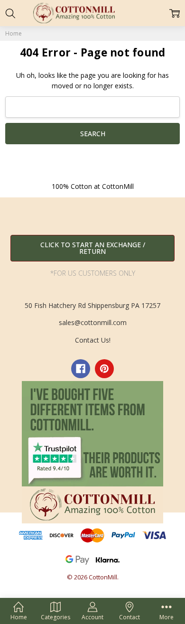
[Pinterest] (104, 368)
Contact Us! (93, 340)
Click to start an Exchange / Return (92, 248)
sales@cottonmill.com (93, 322)
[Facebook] (80, 368)
